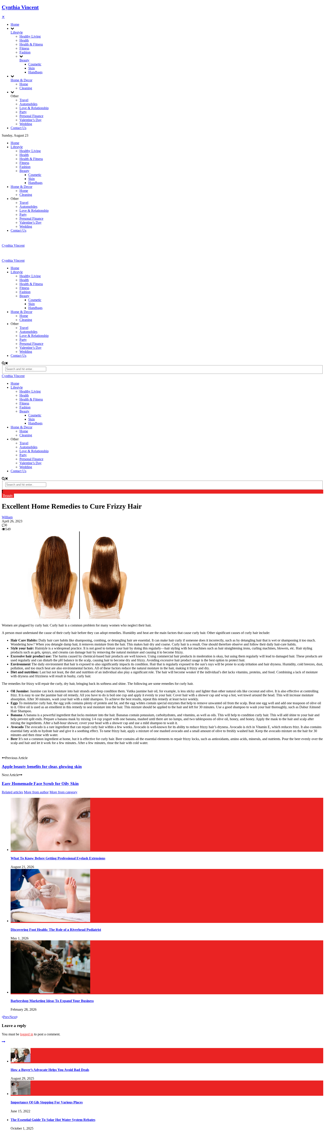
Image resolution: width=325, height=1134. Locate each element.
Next (13, 1017)
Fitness (24, 48)
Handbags (35, 72)
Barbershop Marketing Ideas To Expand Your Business (52, 1001)
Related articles (12, 792)
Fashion (25, 52)
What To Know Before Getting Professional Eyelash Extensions (58, 858)
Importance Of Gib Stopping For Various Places (47, 1102)
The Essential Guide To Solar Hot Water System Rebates (53, 1120)
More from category (63, 792)
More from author (36, 792)
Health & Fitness (31, 44)
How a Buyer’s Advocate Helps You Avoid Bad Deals (50, 1070)
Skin (31, 68)
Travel (23, 100)
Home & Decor (21, 80)
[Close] (3, 1042)
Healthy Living (30, 36)
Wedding (25, 124)
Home (15, 24)
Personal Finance (31, 116)
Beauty (24, 60)
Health (24, 40)
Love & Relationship (34, 108)
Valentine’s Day (30, 120)
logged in (26, 1034)
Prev (6, 1017)
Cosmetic (34, 64)
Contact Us (18, 128)
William (7, 517)
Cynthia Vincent (20, 7)
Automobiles (28, 104)
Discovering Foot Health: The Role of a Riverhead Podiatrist (56, 930)
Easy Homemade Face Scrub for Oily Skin (40, 783)
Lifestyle (17, 32)
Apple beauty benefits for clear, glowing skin (42, 766)
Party (23, 112)
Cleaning (25, 88)
